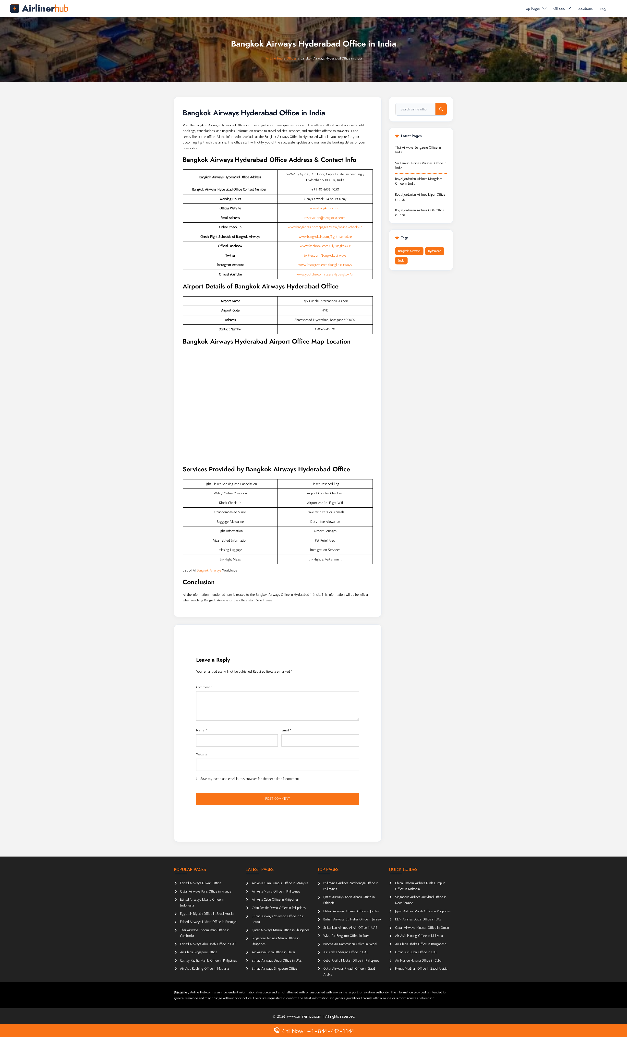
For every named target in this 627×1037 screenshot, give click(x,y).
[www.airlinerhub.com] (39, 8)
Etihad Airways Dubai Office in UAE (276, 960)
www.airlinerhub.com (305, 1016)
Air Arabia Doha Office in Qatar (273, 952)
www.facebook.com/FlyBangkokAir (325, 246)
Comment (204, 687)
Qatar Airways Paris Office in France (205, 891)
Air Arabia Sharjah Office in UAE (345, 952)
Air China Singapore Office (198, 952)
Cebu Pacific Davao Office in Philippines (279, 908)
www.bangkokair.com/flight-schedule (325, 237)
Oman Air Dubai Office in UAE (416, 952)
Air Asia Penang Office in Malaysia (419, 936)
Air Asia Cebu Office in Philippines (275, 899)
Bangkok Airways (209, 570)
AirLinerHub (274, 58)
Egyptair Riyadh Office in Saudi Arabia (206, 914)
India (401, 260)
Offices (559, 8)
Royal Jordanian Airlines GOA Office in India (419, 212)
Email (286, 730)
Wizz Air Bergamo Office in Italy (346, 936)
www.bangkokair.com (325, 208)
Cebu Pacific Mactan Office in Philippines (351, 960)
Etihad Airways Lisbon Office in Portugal (208, 922)
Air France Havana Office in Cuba (418, 960)
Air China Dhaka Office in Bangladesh (420, 944)
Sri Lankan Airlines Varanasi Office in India (420, 165)
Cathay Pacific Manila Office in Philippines (208, 960)
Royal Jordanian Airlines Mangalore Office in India (418, 181)
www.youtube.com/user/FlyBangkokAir (325, 274)
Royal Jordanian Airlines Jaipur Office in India (420, 197)
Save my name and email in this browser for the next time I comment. (250, 779)
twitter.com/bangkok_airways (325, 255)
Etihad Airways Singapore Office (274, 968)
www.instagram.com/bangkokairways (325, 265)
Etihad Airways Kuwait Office (200, 883)
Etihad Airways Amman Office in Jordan (351, 911)
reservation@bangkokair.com (325, 218)
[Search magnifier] (441, 109)
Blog (603, 8)
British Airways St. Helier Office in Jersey (352, 919)
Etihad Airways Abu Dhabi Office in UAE (208, 944)
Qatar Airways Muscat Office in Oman (422, 928)
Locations (585, 8)
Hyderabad (434, 251)
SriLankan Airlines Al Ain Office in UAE (350, 928)
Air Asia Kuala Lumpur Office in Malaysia (280, 883)
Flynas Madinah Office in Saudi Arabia (421, 968)
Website (201, 754)
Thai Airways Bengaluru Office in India (418, 150)
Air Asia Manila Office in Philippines (276, 891)
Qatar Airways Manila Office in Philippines (280, 930)
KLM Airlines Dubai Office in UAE (418, 919)
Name (201, 730)
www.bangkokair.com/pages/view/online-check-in (325, 227)
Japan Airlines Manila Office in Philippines (423, 911)
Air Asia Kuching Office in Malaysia (204, 968)
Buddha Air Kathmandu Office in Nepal (349, 944)
